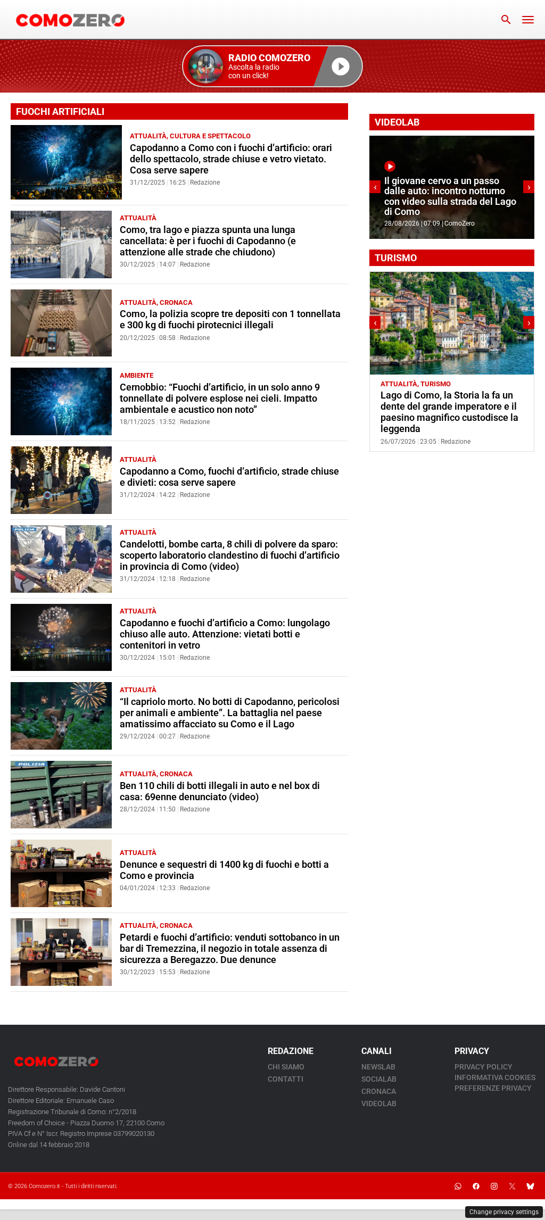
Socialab (379, 1079)
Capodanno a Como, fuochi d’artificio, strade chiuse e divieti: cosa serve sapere (229, 477)
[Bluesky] (530, 1186)
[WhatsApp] (458, 1186)
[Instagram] (494, 1186)
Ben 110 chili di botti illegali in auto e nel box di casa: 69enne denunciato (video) (220, 791)
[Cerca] (506, 19)
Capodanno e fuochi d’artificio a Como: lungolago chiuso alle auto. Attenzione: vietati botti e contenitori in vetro (225, 634)
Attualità (148, 136)
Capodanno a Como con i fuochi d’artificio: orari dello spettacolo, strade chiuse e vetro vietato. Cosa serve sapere (231, 159)
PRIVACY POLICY (484, 1067)
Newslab (378, 1067)
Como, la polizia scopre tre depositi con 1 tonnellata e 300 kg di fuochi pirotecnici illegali (230, 319)
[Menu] (528, 20)
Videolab (379, 1103)
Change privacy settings (504, 1212)
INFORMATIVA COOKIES (495, 1077)
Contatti (285, 1079)
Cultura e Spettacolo (210, 136)
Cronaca (176, 302)
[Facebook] (476, 1186)
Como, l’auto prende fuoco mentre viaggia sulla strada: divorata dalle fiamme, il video (471, 201)
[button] (272, 66)
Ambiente (136, 375)
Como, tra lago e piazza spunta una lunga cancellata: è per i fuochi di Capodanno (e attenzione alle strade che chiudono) (208, 241)
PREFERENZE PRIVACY (493, 1088)
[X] (512, 1186)
